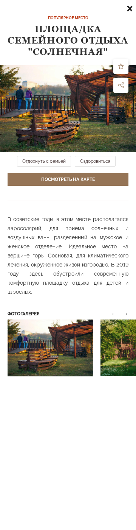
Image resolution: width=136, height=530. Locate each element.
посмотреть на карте (68, 179)
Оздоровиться (95, 161)
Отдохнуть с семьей (44, 161)
